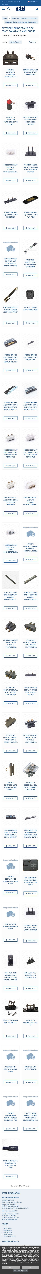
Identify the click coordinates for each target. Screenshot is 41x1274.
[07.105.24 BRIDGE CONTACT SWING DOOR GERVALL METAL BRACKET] (10, 818)
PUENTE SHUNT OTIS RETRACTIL (30, 1068)
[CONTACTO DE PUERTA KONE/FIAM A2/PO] (10, 912)
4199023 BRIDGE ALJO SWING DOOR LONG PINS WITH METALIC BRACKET (31, 405)
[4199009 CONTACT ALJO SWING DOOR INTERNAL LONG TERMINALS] (10, 437)
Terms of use (7, 1228)
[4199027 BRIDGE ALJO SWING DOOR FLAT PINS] (30, 200)
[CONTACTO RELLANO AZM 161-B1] (30, 1008)
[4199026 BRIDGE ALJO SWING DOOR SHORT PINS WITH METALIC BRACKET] (10, 390)
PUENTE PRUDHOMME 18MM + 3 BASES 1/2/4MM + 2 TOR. (10, 1116)
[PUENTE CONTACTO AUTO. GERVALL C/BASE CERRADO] (10, 770)
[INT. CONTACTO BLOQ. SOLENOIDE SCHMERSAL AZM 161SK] (30, 865)
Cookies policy (8, 1234)
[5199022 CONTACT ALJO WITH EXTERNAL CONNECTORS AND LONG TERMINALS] (10, 533)
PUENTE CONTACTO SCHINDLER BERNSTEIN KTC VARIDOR (11, 73)
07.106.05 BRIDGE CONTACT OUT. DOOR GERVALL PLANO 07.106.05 (10, 262)
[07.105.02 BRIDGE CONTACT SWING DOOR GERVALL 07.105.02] (30, 675)
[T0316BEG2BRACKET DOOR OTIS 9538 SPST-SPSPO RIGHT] (10, 295)
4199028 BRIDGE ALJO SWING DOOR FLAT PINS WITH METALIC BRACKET (10, 358)
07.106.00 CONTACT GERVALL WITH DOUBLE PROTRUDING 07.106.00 (30, 738)
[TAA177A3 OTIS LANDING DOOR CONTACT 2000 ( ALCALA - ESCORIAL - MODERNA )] (10, 960)
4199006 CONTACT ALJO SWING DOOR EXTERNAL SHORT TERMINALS (31, 453)
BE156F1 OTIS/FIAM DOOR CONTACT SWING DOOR (30, 72)
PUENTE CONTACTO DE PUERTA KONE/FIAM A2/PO (10, 880)
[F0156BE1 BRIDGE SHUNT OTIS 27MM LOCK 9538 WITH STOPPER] (30, 152)
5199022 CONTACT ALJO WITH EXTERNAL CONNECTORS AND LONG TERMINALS (10, 548)
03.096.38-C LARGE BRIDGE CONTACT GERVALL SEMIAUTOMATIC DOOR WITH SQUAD (30, 596)
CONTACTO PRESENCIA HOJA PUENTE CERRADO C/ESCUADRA (30, 786)
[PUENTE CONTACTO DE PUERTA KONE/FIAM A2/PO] (10, 864)
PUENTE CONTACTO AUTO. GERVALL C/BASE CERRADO (10, 786)
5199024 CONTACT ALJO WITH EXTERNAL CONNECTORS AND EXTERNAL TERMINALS (30, 501)
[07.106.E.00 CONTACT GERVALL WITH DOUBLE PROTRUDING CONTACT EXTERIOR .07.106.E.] (30, 627)
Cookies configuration (20, 1270)
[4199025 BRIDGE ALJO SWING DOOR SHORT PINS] (30, 342)
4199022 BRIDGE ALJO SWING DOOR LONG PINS (10, 214)
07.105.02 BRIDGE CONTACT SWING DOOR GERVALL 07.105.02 (30, 691)
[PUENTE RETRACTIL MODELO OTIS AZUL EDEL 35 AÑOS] (10, 1148)
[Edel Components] (20, 8)
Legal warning (7, 1230)
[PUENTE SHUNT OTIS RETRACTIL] (30, 1054)
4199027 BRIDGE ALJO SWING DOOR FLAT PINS (31, 214)
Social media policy (9, 1236)
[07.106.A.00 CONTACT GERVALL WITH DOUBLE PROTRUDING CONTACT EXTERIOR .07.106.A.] (10, 675)
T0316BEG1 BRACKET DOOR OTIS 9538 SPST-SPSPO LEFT (30, 263)
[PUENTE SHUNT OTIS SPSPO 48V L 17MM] (10, 1054)
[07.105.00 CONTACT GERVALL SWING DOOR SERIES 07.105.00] (30, 105)
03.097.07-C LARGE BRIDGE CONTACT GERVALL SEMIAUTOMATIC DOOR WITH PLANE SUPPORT (10, 596)
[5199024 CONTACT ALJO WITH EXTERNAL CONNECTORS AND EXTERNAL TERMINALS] (30, 485)
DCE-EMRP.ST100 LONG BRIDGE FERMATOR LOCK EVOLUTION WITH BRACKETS (30, 833)
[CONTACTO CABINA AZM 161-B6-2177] (10, 1008)
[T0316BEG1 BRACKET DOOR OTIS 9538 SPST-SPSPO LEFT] (30, 247)
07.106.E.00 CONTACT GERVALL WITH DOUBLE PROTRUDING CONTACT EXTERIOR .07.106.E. (30, 643)
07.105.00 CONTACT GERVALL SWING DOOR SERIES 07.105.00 (30, 120)
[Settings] (37, 9)
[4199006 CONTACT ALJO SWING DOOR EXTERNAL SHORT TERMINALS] (30, 437)
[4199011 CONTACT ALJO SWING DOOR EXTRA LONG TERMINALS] (10, 485)
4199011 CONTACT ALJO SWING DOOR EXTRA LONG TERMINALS (10, 501)
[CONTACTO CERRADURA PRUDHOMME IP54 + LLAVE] (10, 105)
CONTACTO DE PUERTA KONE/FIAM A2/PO (10, 926)
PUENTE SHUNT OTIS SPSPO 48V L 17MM (10, 1069)
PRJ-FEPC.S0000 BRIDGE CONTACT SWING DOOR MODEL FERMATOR (30, 1116)
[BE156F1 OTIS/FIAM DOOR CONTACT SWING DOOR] (30, 57)
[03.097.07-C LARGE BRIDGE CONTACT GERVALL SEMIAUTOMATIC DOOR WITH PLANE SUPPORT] (10, 580)
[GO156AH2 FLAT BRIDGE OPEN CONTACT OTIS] (30, 960)
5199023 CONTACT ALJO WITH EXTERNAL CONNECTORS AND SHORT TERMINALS (10, 168)
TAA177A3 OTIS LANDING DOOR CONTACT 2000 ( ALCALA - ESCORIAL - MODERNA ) (10, 976)
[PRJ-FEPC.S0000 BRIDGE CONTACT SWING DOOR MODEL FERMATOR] (30, 1101)
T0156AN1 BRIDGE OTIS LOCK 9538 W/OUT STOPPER (30, 927)
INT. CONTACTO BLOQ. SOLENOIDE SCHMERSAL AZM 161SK (30, 881)
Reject (30, 1267)
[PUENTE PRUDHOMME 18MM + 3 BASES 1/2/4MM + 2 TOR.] (10, 1101)
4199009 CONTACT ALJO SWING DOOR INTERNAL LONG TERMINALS (10, 453)
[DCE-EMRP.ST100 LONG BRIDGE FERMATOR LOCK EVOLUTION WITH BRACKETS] (30, 818)
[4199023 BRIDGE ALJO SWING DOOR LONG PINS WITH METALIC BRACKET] (30, 390)
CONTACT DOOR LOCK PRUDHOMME (30, 308)
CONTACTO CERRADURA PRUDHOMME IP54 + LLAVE (10, 120)
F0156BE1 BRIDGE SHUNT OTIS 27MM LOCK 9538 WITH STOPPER (30, 168)
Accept (11, 1267)
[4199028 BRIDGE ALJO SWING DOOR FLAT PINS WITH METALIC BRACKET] (10, 342)
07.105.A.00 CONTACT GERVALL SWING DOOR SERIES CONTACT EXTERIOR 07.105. (10, 738)
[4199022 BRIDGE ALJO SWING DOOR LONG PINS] (10, 200)
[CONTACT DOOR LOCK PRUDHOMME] (30, 295)
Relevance (33, 42)
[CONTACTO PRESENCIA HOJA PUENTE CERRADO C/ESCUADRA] (30, 770)
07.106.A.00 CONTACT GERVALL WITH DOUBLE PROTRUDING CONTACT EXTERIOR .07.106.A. (10, 691)
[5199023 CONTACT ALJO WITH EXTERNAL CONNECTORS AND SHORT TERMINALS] (10, 152)
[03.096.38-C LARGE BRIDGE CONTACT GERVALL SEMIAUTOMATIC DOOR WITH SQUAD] (30, 580)
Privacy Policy (7, 1232)
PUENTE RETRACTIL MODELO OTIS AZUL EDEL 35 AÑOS (10, 1164)
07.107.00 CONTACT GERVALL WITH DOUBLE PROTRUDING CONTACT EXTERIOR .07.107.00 (10, 643)
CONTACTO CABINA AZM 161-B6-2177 (10, 1021)
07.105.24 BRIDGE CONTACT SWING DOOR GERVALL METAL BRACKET (10, 833)
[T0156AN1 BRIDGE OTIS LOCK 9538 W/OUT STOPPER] (30, 913)
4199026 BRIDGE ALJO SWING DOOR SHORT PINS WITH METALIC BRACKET (10, 405)
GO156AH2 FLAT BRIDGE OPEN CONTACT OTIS (30, 975)
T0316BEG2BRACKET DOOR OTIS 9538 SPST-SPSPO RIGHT (10, 309)
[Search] (8, 9)
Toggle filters (14, 42)
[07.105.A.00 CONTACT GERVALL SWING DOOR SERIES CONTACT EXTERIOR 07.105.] (10, 723)
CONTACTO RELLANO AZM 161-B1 (30, 1022)
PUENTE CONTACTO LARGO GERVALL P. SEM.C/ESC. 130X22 (30, 547)
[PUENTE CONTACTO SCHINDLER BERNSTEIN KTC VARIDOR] (10, 57)
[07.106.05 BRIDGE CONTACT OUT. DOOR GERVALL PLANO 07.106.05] (10, 246)
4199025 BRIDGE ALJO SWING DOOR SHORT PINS (31, 357)
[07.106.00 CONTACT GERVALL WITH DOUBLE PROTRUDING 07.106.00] (30, 723)
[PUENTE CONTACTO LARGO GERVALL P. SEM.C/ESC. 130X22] (30, 532)
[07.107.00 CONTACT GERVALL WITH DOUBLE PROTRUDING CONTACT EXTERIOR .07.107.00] (10, 627)
